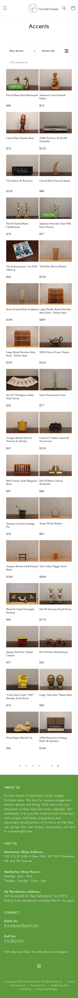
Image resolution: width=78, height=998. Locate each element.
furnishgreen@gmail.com (21, 925)
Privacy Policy (38, 985)
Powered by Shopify (47, 989)
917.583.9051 (14, 941)
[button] (5, 8)
